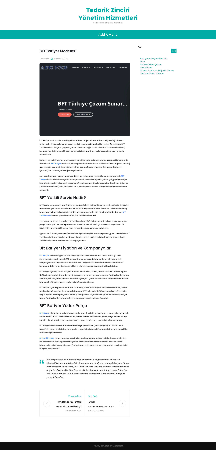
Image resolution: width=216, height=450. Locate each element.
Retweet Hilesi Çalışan (151, 64)
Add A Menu (108, 34)
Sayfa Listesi (146, 67)
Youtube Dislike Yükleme (152, 73)
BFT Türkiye (45, 313)
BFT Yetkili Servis (47, 338)
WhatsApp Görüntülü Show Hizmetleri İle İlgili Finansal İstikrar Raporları (69, 404)
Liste (142, 61)
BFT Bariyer (56, 163)
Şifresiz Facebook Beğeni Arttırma (157, 70)
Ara (139, 47)
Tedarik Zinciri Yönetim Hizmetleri (108, 14)
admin (46, 58)
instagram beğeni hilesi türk (154, 58)
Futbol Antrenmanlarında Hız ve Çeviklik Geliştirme (101, 404)
